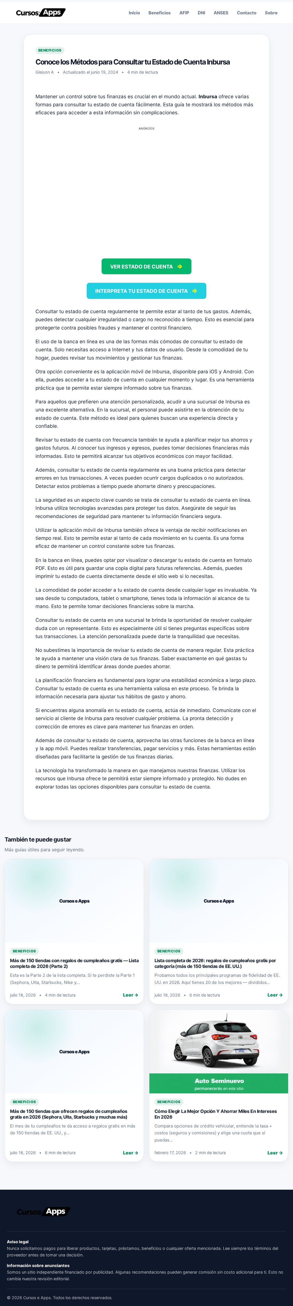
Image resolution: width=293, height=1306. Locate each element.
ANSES (221, 12)
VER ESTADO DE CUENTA (146, 266)
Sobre (271, 12)
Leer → (130, 995)
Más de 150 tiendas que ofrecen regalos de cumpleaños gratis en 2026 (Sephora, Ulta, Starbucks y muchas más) (69, 1114)
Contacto (246, 12)
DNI (201, 12)
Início (134, 12)
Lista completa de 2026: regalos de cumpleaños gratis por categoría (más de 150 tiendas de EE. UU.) (215, 963)
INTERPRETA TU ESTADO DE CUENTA (146, 290)
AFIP (184, 12)
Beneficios (160, 12)
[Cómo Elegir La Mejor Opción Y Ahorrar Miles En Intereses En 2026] (218, 1051)
